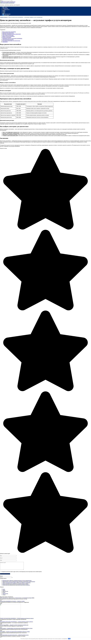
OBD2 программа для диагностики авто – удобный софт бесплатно (14, 634)
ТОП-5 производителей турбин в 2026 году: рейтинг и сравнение (16, 582)
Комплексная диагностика (8, 32)
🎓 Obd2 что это (5, 9)
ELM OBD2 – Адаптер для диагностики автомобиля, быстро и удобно (15, 631)
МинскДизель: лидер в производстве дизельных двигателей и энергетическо (18, 581)
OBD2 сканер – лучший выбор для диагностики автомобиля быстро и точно (16, 628)
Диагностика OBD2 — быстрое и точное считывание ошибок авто (14, 625)
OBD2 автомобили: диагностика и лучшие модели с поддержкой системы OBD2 (17, 597)
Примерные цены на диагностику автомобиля (12, 38)
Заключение (5, 41)
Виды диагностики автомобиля (9, 31)
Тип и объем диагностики (7, 35)
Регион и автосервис (6, 37)
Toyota (3, 11)
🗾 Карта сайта (5, 15)
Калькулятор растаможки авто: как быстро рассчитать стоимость (16, 584)
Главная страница (3, 17)
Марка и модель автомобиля (8, 36)
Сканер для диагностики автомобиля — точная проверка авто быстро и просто (16, 618)
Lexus (3, 12)
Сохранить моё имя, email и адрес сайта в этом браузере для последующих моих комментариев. (21, 571)
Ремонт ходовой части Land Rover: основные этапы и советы (15, 583)
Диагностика (5, 8)
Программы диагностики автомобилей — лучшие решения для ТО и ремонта (16, 621)
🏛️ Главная (4, 7)
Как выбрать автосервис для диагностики (11, 40)
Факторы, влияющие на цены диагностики (11, 34)
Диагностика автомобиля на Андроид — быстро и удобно (12, 601)
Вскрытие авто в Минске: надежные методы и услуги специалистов (16, 580)
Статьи (3, 594)
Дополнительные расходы (7, 39)
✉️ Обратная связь (6, 13)
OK (69, 638)
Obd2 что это (5, 591)
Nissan (3, 10)
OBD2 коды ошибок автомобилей (7, 2)
